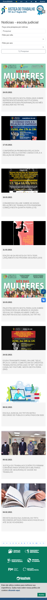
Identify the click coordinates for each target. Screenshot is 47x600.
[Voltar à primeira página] (3, 543)
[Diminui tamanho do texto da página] (27, 1)
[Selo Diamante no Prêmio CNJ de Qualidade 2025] (40, 10)
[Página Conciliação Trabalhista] (23, 578)
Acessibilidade (7, 1)
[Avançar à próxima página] (40, 543)
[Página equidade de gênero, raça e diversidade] (33, 560)
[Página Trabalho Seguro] (14, 551)
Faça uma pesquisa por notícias (15, 27)
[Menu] (43, 11)
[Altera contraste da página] (36, 1)
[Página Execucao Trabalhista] (31, 569)
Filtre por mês (7, 35)
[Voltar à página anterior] (7, 543)
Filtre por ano (7, 43)
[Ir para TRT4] (18, 10)
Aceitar (41, 595)
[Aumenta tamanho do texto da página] (22, 1)
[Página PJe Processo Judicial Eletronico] (13, 569)
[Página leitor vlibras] (31, 1)
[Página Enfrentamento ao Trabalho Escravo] (15, 560)
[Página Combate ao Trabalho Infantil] (32, 551)
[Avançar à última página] (43, 543)
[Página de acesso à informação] (16, 1)
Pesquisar (24, 51)
